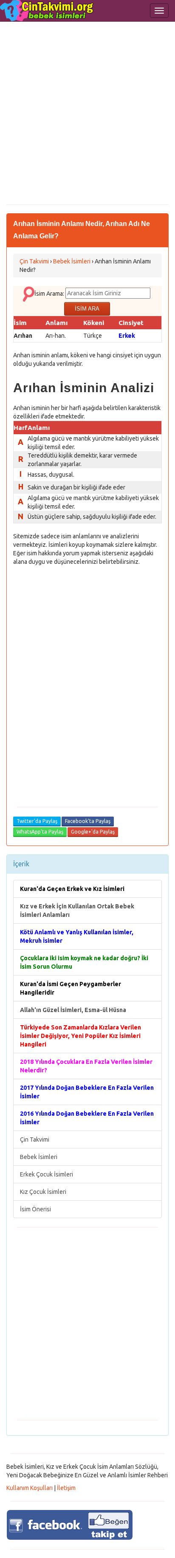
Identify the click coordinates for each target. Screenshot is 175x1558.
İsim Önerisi (35, 1209)
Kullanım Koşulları (29, 1487)
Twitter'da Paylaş (37, 821)
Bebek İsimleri (38, 1157)
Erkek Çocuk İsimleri (46, 1174)
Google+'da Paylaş (93, 831)
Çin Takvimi (34, 1139)
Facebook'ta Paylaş (87, 821)
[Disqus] (87, 680)
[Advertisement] (87, 113)
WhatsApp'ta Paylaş (40, 831)
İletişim (66, 1487)
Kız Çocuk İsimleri (43, 1191)
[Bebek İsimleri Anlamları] (46, 10)
